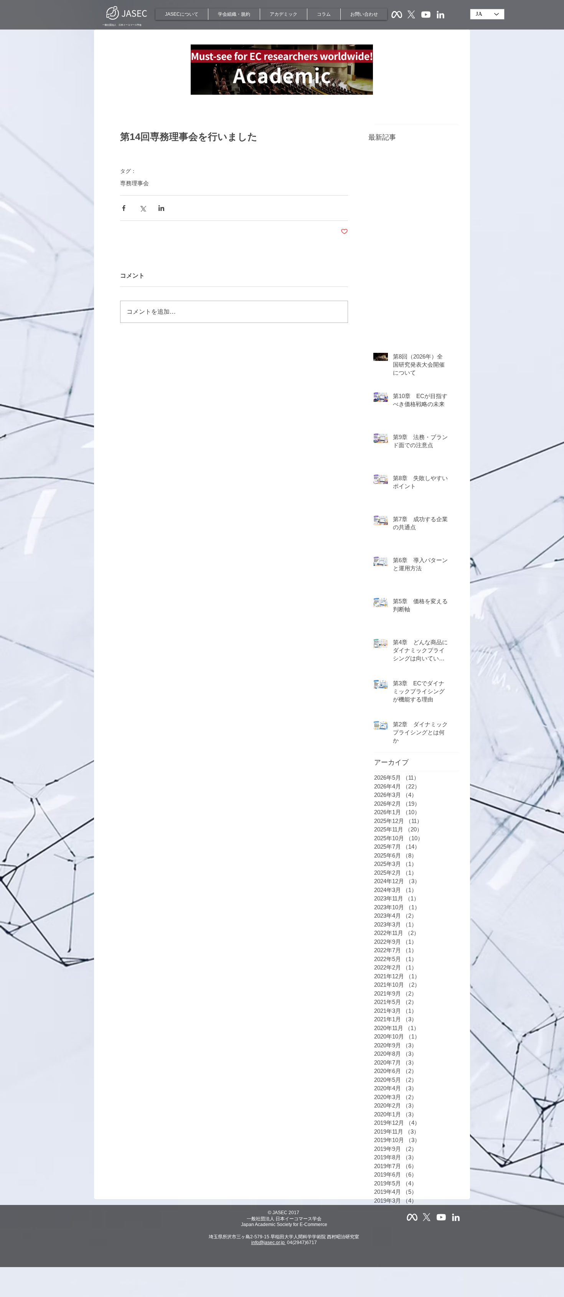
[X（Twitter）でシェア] (142, 208)
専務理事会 (134, 183)
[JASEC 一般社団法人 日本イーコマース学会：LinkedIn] (440, 14)
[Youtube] (426, 14)
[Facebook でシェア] (123, 208)
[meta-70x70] (396, 14)
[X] (411, 14)
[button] (181, 14)
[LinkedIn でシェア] (161, 208)
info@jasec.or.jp (268, 1242)
